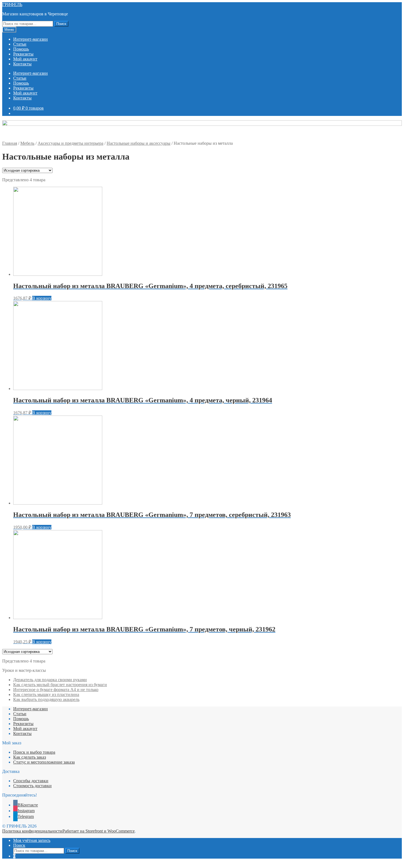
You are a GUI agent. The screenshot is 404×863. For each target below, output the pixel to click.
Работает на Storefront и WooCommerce (98, 831)
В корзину (41, 298)
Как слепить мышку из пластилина (46, 694)
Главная (9, 143)
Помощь (21, 49)
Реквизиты (23, 54)
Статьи (19, 44)
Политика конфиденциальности (32, 831)
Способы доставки (30, 780)
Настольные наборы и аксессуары (138, 143)
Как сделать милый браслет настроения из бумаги (60, 684)
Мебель (27, 143)
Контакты (22, 64)
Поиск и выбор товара (34, 752)
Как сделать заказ (29, 757)
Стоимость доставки (32, 785)
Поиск (61, 24)
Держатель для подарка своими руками (50, 679)
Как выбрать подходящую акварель (46, 699)
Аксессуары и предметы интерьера (70, 143)
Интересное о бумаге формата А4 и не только (55, 689)
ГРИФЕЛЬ (12, 4)
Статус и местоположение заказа (44, 762)
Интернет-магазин (30, 39)
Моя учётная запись (31, 840)
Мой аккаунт (25, 59)
